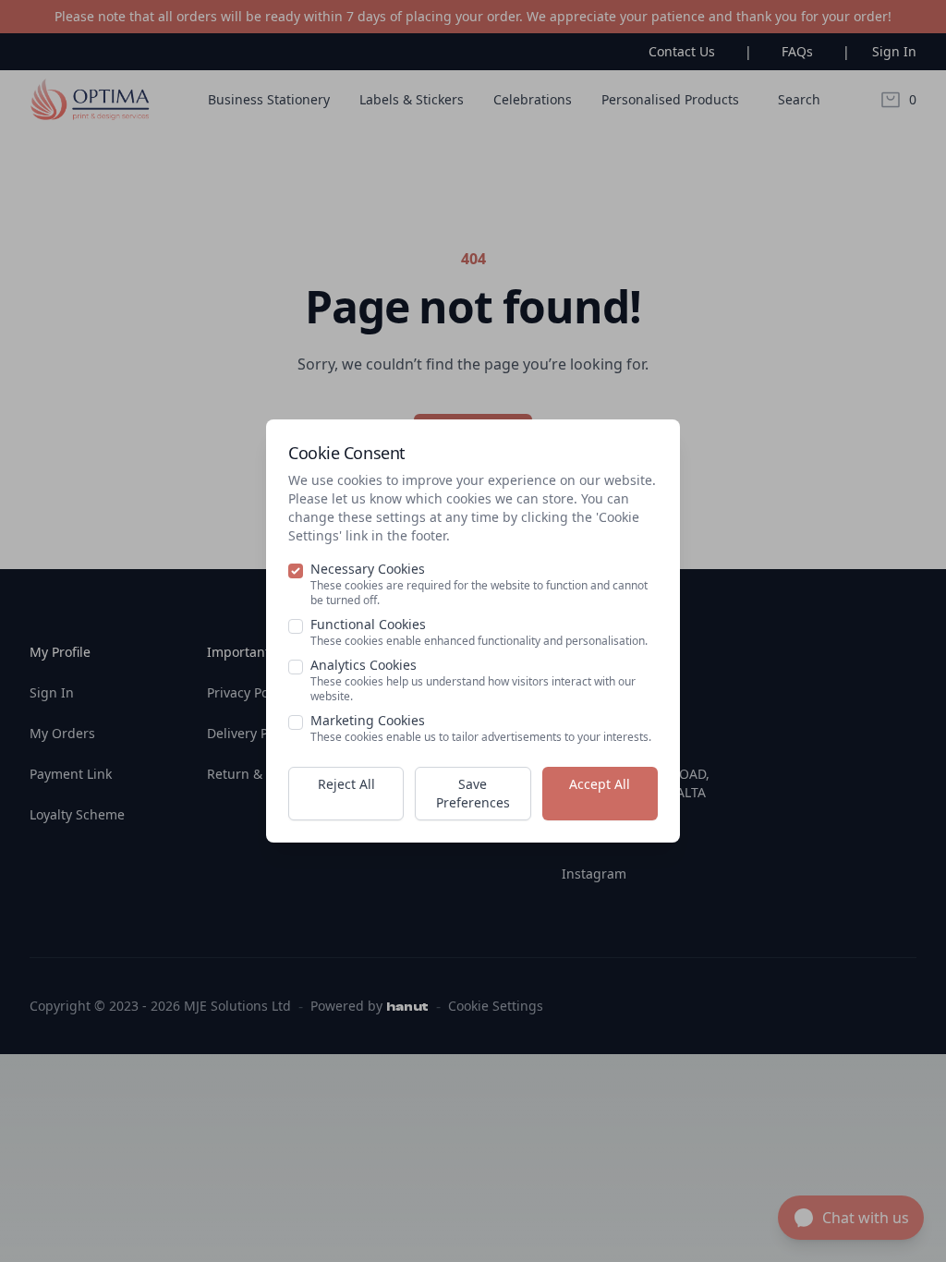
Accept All (599, 784)
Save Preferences (473, 793)
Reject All (346, 784)
